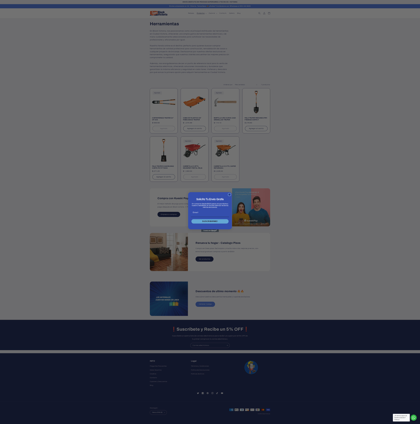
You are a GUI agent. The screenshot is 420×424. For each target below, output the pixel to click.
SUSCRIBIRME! (210, 221)
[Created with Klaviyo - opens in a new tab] (210, 230)
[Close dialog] (229, 194)
